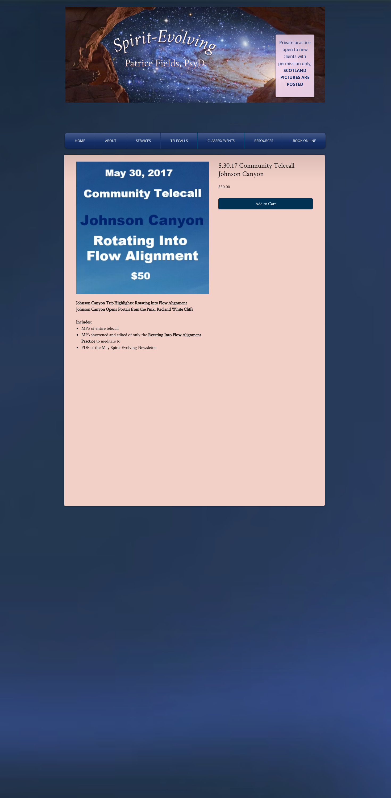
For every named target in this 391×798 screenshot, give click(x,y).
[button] (110, 141)
